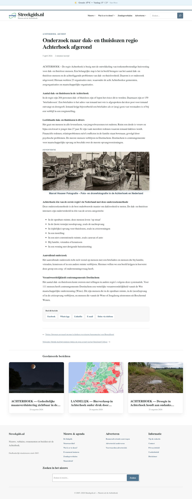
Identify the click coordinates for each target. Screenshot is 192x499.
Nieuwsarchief (69, 443)
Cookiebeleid (153, 452)
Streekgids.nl (31, 14)
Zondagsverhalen (70, 456)
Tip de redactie (154, 438)
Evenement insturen (71, 452)
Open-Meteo (114, 3)
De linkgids (67, 438)
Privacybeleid (154, 447)
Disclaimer (152, 456)
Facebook (51, 316)
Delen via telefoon (105, 316)
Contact (151, 443)
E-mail (90, 316)
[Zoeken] (180, 16)
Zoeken (133, 477)
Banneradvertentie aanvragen (118, 438)
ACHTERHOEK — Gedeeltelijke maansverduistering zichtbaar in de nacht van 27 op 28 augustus (34, 403)
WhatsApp (64, 316)
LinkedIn (78, 316)
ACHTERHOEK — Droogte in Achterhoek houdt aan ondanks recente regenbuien (150, 403)
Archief (61, 34)
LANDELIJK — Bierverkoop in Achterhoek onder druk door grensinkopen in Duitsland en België (94, 403)
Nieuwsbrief (68, 460)
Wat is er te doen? (70, 447)
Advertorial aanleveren (115, 443)
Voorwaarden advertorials (116, 447)
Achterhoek (49, 34)
